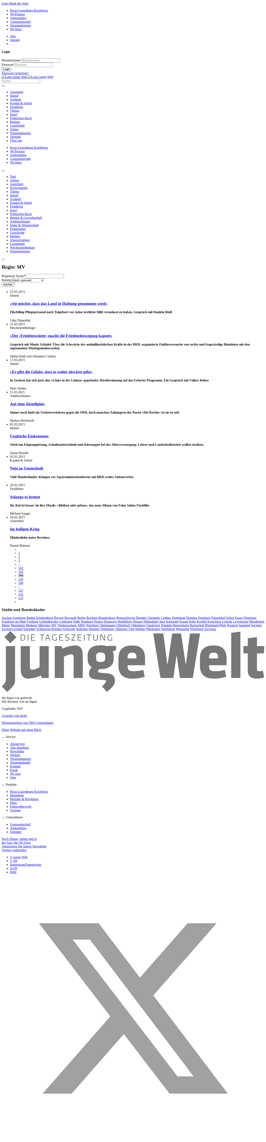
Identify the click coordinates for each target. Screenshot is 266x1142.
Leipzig (227, 621)
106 (20, 583)
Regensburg (181, 625)
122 (20, 594)
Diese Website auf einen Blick (21, 730)
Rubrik (6, 280)
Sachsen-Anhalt (12, 629)
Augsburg (19, 618)
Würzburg (196, 629)
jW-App (15, 774)
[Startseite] (27, 77)
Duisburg (204, 618)
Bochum (91, 618)
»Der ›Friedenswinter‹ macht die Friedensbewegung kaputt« (61, 336)
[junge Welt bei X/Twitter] (133, 1138)
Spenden (15, 832)
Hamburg (87, 621)
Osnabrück (153, 625)
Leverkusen (240, 621)
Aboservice (17, 744)
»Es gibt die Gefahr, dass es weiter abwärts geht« (51, 372)
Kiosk (14, 770)
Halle (76, 621)
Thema (14, 110)
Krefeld (202, 621)
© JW (14, 861)
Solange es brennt (25, 497)
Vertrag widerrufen (14, 850)
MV (54, 625)
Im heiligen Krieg (24, 529)
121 (20, 590)
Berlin (81, 618)
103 (20, 571)
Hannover (110, 621)
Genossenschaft (20, 21)
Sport (13, 114)
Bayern (59, 618)
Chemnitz (153, 618)
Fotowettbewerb (20, 806)
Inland (14, 95)
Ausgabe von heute (14, 715)
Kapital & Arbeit (21, 103)
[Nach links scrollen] (3, 170)
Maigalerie (17, 795)
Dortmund (178, 618)
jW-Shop (16, 29)
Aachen (7, 618)
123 (20, 598)
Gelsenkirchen (48, 621)
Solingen (82, 629)
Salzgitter (29, 629)
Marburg (31, 625)
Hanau (98, 621)
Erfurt (230, 618)
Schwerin (69, 629)
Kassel (184, 621)
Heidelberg (125, 621)
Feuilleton (16, 107)
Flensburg (249, 618)
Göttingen (65, 621)
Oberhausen (107, 625)
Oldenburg (138, 625)
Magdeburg (256, 621)
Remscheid (197, 625)
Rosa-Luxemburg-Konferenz (29, 10)
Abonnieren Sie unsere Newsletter (24, 846)
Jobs (13, 777)
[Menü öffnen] (3, 86)
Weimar (140, 629)
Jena (162, 621)
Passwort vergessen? (15, 73)
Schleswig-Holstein (49, 629)
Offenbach (123, 625)
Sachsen (256, 625)
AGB (13, 868)
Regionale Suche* (14, 276)
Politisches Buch (21, 118)
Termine (15, 137)
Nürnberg (92, 625)
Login (6, 69)
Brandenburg (107, 618)
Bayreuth (70, 618)
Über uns (16, 140)
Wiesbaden (153, 629)
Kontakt (15, 766)
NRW (81, 625)
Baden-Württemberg (39, 618)
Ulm (131, 629)
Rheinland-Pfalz (215, 625)
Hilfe (13, 872)
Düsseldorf (218, 618)
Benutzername (11, 60)
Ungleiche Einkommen (29, 436)
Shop (13, 803)
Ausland (15, 99)
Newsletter (17, 751)
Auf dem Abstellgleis (27, 404)
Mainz (6, 625)
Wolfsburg (168, 629)
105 (20, 579)
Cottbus (166, 618)
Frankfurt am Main (14, 621)
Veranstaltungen (20, 25)
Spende (15, 40)
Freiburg (32, 621)
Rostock (232, 625)
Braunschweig (125, 618)
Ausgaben (16, 92)
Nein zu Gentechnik (26, 468)
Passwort (8, 64)
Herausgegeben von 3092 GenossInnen (27, 722)
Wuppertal (182, 629)
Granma (15, 810)
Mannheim (18, 625)
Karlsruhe (172, 621)
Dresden (191, 618)
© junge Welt (18, 857)
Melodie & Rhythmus (24, 799)
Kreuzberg (214, 621)
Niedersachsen (67, 625)
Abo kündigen (19, 747)
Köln (192, 621)
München (44, 625)
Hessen (138, 621)
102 (20, 568)
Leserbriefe (17, 125)
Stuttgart (94, 629)
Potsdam (166, 625)
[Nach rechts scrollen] (3, 259)
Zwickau (210, 629)
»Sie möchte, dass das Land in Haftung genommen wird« (58, 303)
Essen (239, 618)
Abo (13, 36)
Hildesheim (150, 621)
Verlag (14, 129)
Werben (15, 755)
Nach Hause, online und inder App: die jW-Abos (19, 840)
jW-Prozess (17, 14)
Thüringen (107, 629)
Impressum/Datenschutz (25, 864)
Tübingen (121, 629)
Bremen (141, 618)
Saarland (244, 625)
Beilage (15, 122)
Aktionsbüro (18, 18)
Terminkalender (20, 762)
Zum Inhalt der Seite (15, 3)
